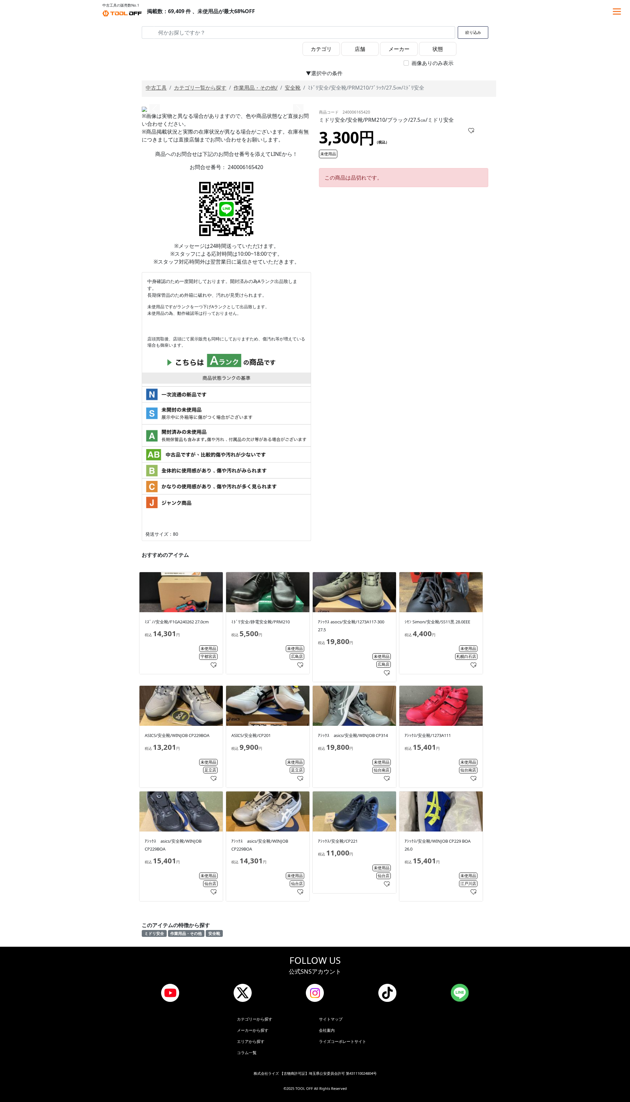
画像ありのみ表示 (432, 63)
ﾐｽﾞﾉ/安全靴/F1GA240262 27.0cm (177, 622)
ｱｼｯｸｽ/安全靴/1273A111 (428, 735)
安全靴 (293, 87)
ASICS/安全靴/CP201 (251, 735)
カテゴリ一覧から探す (200, 87)
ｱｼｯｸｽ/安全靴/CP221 (338, 841)
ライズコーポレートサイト (342, 1041)
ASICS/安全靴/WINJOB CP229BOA (177, 735)
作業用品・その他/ (256, 87)
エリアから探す (250, 1041)
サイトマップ (331, 1019)
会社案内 (327, 1030)
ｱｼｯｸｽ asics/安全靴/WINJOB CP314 (353, 735)
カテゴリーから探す (254, 1019)
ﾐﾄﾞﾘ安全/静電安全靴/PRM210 (260, 622)
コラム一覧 (247, 1052)
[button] (154, 109)
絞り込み (473, 32)
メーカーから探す (252, 1030)
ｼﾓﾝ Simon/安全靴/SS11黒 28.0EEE (437, 622)
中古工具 (156, 87)
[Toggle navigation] (617, 11)
